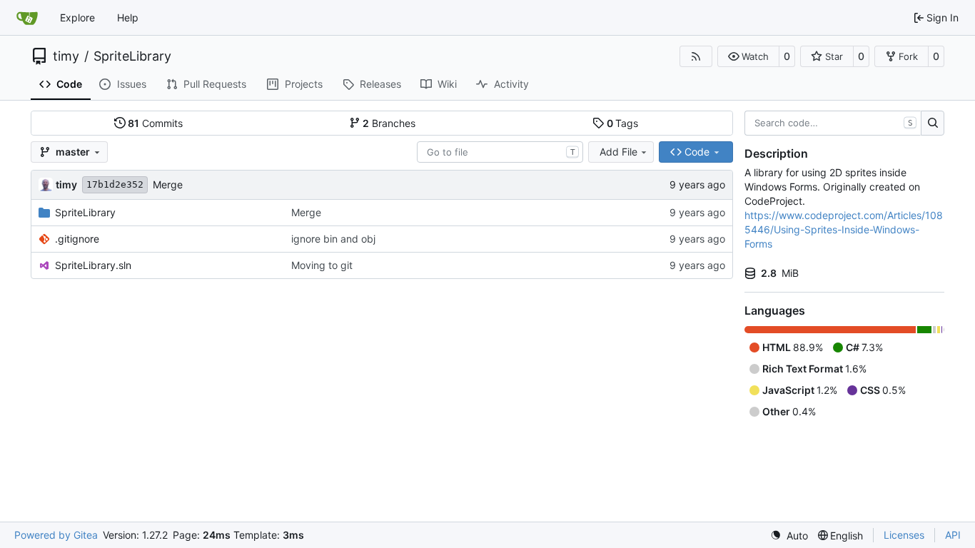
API (953, 535)
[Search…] (932, 123)
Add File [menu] (618, 152)
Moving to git (322, 265)
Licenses (904, 535)
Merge (168, 184)
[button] (748, 56)
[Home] (27, 18)
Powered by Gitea (56, 535)
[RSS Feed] (696, 56)
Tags (623, 123)
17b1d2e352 (114, 184)
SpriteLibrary (132, 56)
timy (66, 56)
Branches (389, 123)
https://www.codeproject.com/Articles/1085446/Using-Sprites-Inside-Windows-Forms (843, 229)
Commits (155, 123)
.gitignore (77, 239)
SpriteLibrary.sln (93, 265)
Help (127, 17)
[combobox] (500, 152)
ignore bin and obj (333, 239)
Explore (77, 17)
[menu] (789, 535)
